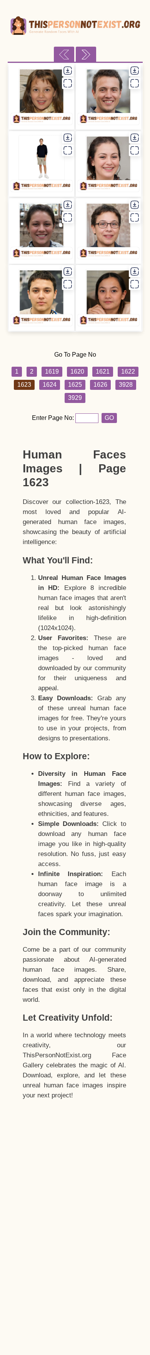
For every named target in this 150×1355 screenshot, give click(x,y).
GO (109, 418)
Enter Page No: (53, 418)
